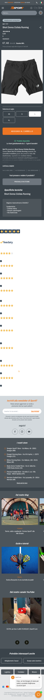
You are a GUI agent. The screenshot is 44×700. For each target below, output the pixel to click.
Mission (34, 672)
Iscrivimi (35, 411)
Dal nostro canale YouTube (22, 592)
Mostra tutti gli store (22, 483)
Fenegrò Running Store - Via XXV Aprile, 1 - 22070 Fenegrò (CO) (23, 455)
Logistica (7, 672)
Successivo (11, 250)
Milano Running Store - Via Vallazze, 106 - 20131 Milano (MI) (22, 461)
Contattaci (21, 672)
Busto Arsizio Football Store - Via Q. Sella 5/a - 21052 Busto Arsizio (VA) (21, 467)
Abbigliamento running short (12, 20)
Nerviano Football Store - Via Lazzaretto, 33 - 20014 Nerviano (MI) (23, 478)
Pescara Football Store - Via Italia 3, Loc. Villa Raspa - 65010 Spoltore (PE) (21, 473)
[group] (20, 517)
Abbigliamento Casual (11, 661)
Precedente (3, 250)
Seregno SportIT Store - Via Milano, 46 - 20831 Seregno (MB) (21, 449)
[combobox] (19, 13)
